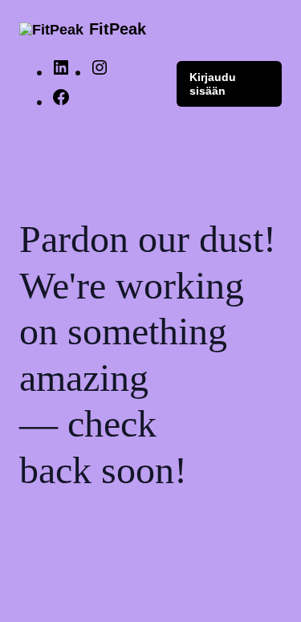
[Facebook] (61, 102)
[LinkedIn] (61, 72)
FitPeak (117, 29)
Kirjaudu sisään (212, 84)
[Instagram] (99, 72)
